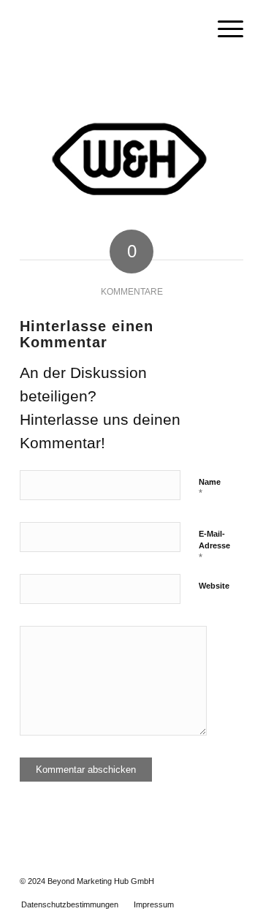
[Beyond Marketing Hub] (109, 29)
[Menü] (223, 29)
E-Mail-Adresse (214, 546)
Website (214, 585)
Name (210, 488)
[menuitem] (223, 29)
